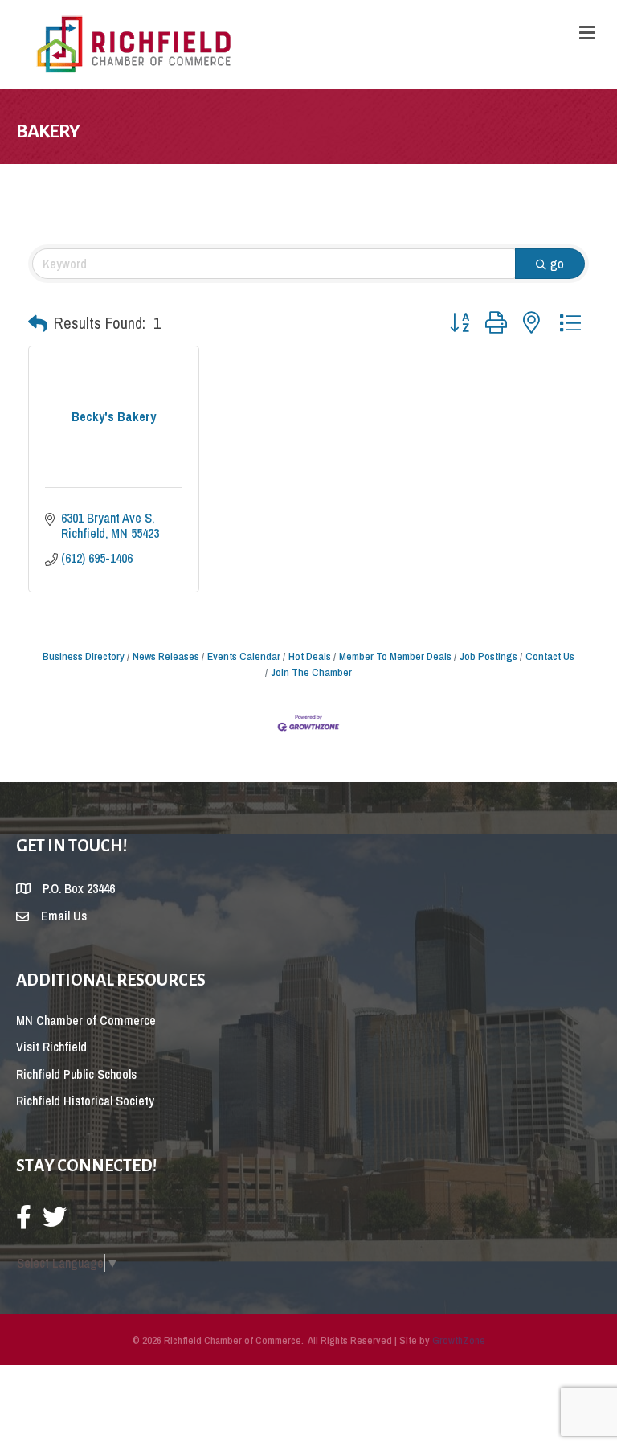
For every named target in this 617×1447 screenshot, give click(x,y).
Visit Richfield (51, 1047)
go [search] (557, 264)
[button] (37, 323)
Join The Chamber (311, 672)
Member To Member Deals (395, 656)
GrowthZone (458, 1340)
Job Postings (488, 656)
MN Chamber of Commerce (86, 1020)
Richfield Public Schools (76, 1074)
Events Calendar (243, 656)
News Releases (166, 656)
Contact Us (549, 656)
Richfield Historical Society (85, 1100)
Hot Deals (309, 656)
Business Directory (84, 656)
